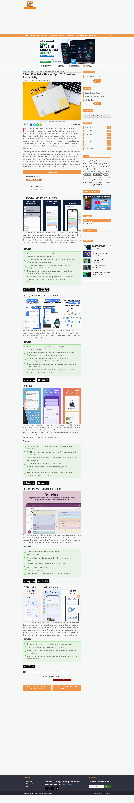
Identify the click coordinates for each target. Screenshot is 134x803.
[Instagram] (105, 115)
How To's (44, 35)
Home (24, 71)
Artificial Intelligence (97, 174)
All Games (96, 80)
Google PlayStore (88, 180)
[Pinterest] (101, 115)
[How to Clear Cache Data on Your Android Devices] (87, 267)
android (97, 160)
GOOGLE (107, 169)
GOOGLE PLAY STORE (89, 171)
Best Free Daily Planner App (32, 672)
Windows (91, 169)
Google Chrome (105, 177)
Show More (96, 184)
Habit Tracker (57, 672)
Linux (85, 169)
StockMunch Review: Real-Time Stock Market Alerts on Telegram (101, 246)
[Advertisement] (67, 22)
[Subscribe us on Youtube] (57, 788)
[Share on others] (41, 124)
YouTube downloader (95, 177)
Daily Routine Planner (46, 672)
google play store (99, 169)
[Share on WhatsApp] (37, 124)
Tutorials (54, 35)
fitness (102, 180)
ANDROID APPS (87, 174)
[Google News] (85, 115)
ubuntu (105, 163)
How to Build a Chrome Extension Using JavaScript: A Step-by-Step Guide (101, 252)
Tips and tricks (35, 35)
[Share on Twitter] (34, 124)
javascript (101, 182)
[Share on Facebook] (31, 124)
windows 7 (101, 166)
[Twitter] (93, 115)
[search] (110, 35)
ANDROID (98, 171)
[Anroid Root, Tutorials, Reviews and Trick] (30, 5)
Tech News (62, 35)
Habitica (28, 183)
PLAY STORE (105, 171)
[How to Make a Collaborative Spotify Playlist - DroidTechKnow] (87, 274)
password (108, 182)
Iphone (107, 166)
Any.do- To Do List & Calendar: (34, 179)
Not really (62, 680)
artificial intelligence (88, 182)
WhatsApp (96, 180)
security (96, 163)
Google (105, 174)
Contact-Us (29, 781)
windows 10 (87, 166)
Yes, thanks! (42, 680)
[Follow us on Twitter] (52, 788)
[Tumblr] (109, 115)
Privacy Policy (29, 784)
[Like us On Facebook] (47, 788)
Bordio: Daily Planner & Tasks (33, 176)
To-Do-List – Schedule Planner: (34, 190)
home (26, 35)
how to (103, 160)
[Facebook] (89, 115)
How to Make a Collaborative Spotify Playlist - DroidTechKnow (101, 273)
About (27, 786)
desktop (92, 160)
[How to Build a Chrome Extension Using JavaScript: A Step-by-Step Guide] (87, 254)
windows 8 (94, 166)
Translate (94, 224)
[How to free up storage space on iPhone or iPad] (87, 261)
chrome (86, 160)
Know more (69, 784)
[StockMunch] (67, 53)
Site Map (108, 793)
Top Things (71, 35)
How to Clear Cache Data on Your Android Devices (100, 266)
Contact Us (95, 793)
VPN (91, 163)
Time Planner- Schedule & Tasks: (34, 186)
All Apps (97, 103)
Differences (92, 35)
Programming (82, 35)
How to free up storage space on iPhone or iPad (100, 259)
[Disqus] (52, 715)
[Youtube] (97, 115)
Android (86, 163)
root (101, 163)
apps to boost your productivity (58, 166)
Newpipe (86, 177)
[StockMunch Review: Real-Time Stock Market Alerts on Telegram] (87, 247)
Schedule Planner (66, 672)
